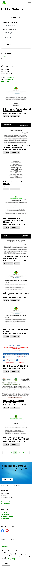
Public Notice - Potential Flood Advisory (15, 330)
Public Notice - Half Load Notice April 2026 (16, 294)
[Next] (28, 452)
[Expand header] (29, 2)
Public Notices (14, 116)
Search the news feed (10, 22)
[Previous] (4, 452)
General (6, 116)
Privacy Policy (5, 518)
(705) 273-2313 (10, 77)
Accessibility (5, 514)
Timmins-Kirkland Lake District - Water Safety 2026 (16, 257)
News (3, 520)
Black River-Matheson (11, 113)
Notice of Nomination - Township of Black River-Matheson (13, 220)
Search (8, 44)
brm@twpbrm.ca (6, 503)
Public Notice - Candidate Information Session (13, 402)
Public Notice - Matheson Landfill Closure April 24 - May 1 (17, 110)
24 (23, 453)
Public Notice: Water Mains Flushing (14, 183)
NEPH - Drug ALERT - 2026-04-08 (15, 366)
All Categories (6, 53)
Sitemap (4, 512)
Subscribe (16, 17)
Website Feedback (7, 516)
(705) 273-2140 (8, 79)
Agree (6, 564)
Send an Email (5, 81)
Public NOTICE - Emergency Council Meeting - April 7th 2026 (16, 438)
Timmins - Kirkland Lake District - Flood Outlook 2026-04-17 (16, 146)
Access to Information (7, 543)
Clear (17, 44)
